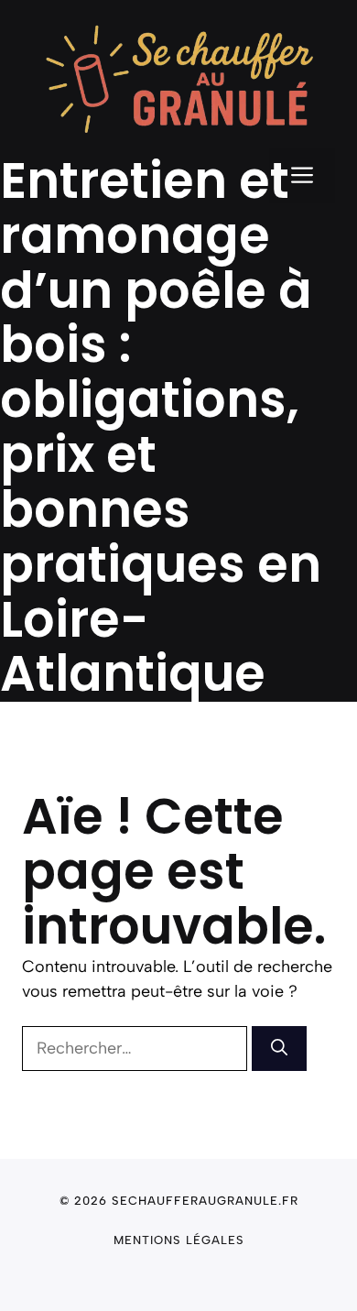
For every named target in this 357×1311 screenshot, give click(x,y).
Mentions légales (179, 1240)
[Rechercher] (279, 1048)
